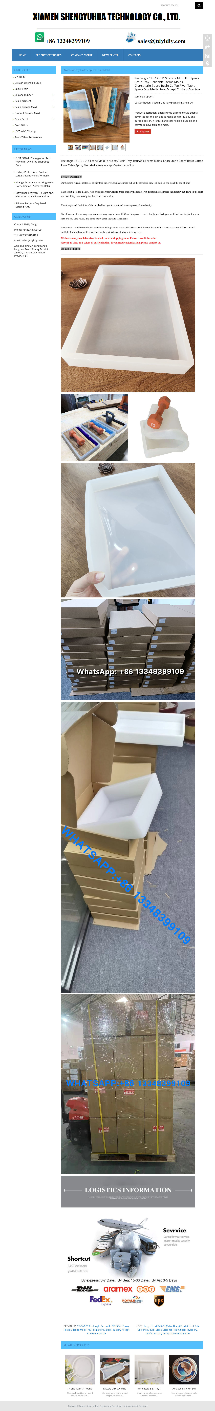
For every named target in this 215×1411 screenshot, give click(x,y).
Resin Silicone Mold (26, 107)
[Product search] (199, 5)
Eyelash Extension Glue (28, 82)
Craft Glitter (21, 125)
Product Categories (48, 55)
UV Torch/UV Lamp (25, 131)
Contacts (134, 55)
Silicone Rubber (24, 94)
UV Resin (20, 76)
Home (22, 55)
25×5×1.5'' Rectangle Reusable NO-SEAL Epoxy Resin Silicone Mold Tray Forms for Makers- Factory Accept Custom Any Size (96, 1329)
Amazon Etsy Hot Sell (184, 1388)
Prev (68, 109)
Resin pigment (23, 101)
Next (125, 109)
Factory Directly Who (114, 1388)
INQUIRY (144, 131)
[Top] (207, 64)
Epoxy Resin (21, 88)
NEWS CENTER (110, 55)
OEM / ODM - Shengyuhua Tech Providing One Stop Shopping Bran (33, 161)
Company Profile (82, 55)
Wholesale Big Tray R (149, 1388)
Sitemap (143, 1405)
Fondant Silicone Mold (27, 113)
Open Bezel (21, 119)
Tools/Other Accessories (28, 137)
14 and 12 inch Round (80, 1388)
